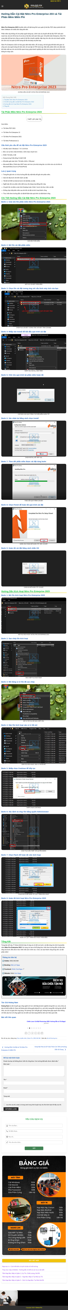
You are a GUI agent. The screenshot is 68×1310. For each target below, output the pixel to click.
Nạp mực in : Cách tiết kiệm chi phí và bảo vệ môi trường (20, 1266)
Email (6, 1088)
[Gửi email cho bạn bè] (35, 1033)
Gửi (34, 1148)
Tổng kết (6, 106)
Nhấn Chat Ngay (17, 969)
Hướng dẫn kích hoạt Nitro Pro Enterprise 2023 (17, 104)
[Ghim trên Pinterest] (38, 1033)
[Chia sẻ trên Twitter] (32, 1033)
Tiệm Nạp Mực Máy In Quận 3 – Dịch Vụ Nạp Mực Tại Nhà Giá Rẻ (23, 1280)
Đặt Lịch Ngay (15, 965)
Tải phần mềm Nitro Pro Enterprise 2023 (15, 99)
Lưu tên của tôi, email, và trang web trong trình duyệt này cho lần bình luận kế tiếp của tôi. (33, 1104)
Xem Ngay (17, 973)
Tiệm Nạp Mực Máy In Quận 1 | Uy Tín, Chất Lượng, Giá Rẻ (21, 1273)
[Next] (64, 1021)
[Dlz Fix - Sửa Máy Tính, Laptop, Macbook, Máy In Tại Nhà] (34, 6)
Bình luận (7, 1064)
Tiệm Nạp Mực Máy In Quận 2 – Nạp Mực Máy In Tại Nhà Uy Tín (22, 1277)
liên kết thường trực (52, 1038)
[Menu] (2, 6)
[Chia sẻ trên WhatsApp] (26, 1033)
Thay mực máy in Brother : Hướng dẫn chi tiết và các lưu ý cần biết (23, 1270)
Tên (5, 1079)
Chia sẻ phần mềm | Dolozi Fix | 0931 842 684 (28, 1038)
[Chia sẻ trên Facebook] (29, 1033)
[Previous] (4, 1021)
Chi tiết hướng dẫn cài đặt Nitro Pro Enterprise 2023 (19, 102)
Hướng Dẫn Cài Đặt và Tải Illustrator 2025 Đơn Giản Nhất (24, 1021)
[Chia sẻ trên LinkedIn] (42, 1033)
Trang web (7, 1096)
